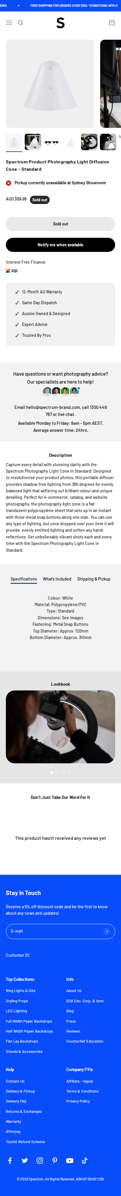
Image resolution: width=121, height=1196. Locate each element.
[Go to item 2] (33, 143)
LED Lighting (16, 1010)
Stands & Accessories (24, 1051)
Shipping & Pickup (93, 578)
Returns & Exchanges (24, 1111)
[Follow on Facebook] (10, 1161)
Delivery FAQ (16, 1101)
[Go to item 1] (14, 143)
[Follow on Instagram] (40, 1161)
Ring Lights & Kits (20, 990)
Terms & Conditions (82, 1091)
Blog (70, 1010)
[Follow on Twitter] (25, 1161)
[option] (60, 726)
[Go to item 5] (89, 143)
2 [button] (57, 772)
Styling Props (17, 1000)
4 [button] (69, 772)
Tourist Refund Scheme (25, 1141)
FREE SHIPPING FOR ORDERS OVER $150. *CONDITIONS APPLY (70, 5)
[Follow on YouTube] (70, 1161)
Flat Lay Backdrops (22, 1041)
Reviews (73, 1031)
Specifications (24, 578)
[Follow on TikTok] (85, 1161)
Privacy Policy (78, 1101)
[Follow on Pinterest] (55, 1161)
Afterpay (13, 1131)
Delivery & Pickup (20, 1091)
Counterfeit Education (84, 1041)
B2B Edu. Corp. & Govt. (85, 1000)
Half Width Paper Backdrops (29, 1031)
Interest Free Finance (26, 262)
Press (71, 1021)
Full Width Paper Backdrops (29, 1021)
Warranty (13, 1121)
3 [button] (63, 772)
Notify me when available (60, 244)
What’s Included (57, 578)
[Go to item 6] (108, 143)
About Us (73, 990)
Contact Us (15, 1081)
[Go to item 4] (70, 143)
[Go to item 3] (51, 143)
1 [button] (51, 772)
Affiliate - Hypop (79, 1081)
